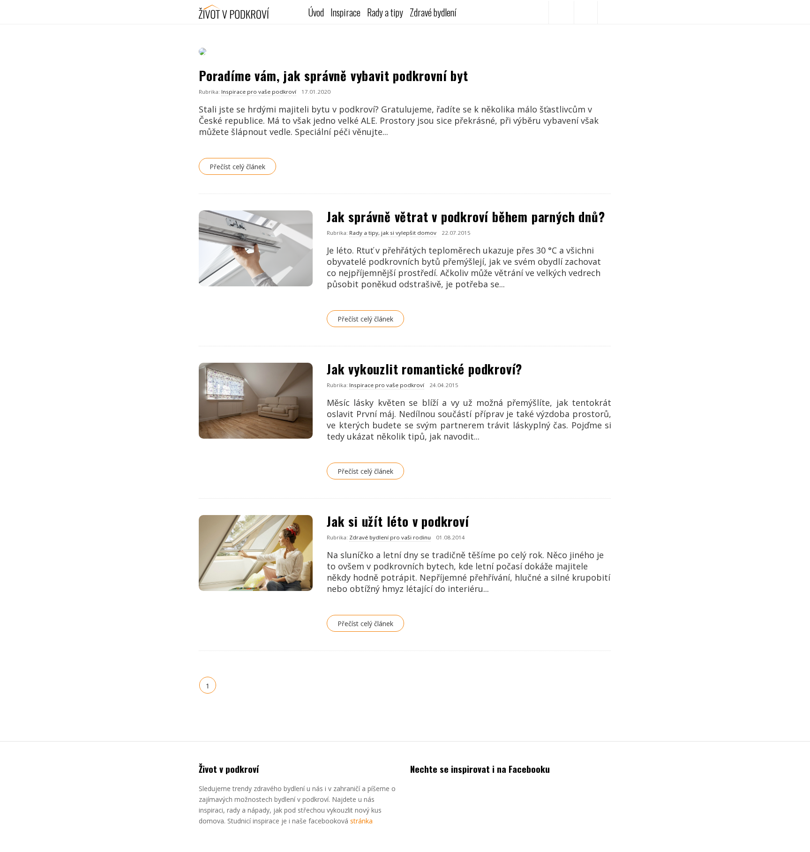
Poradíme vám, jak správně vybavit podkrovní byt (333, 75)
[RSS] (585, 12)
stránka (361, 820)
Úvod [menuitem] (316, 12)
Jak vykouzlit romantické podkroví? (424, 368)
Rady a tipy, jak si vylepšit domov (392, 232)
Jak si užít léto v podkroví (398, 521)
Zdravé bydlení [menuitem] (433, 12)
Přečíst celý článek (237, 166)
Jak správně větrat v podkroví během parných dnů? (466, 216)
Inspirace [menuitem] (345, 12)
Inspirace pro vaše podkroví (258, 91)
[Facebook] (560, 12)
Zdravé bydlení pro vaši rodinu (390, 537)
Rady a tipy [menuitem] (385, 12)
